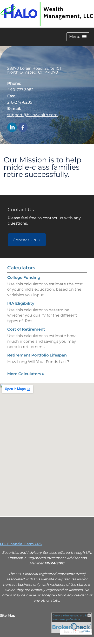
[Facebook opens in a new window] (23, 127)
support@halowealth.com (32, 115)
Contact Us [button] (24, 240)
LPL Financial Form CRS (21, 544)
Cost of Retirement (26, 329)
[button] (78, 36)
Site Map (7, 615)
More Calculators (25, 374)
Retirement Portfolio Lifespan (37, 355)
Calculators (21, 268)
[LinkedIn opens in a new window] (12, 127)
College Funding (23, 277)
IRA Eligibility (20, 303)
